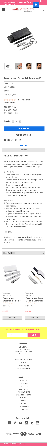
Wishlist (23, 363)
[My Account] (40, 1)
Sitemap (23, 444)
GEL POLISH (24, 383)
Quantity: (7, 121)
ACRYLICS (23, 381)
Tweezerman (7, 293)
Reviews (23, 150)
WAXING (23, 401)
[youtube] (20, 422)
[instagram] (26, 422)
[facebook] (9, 422)
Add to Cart (12, 317)
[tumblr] (31, 422)
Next (43, 39)
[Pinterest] (20, 140)
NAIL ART (23, 398)
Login (20, 365)
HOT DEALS (23, 403)
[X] (16, 140)
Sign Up (26, 365)
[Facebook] (5, 140)
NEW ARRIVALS (23, 406)
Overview (23, 145)
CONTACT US (23, 409)
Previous (4, 39)
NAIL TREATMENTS (23, 392)
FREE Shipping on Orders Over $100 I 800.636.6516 (17, 3)
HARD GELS (23, 386)
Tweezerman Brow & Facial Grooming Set (34, 299)
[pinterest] (15, 422)
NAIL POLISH (23, 389)
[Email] (9, 140)
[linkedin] (37, 422)
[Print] (12, 140)
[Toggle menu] (3, 9)
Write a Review (9, 102)
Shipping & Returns (23, 368)
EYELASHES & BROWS (23, 395)
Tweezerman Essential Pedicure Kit (12, 299)
